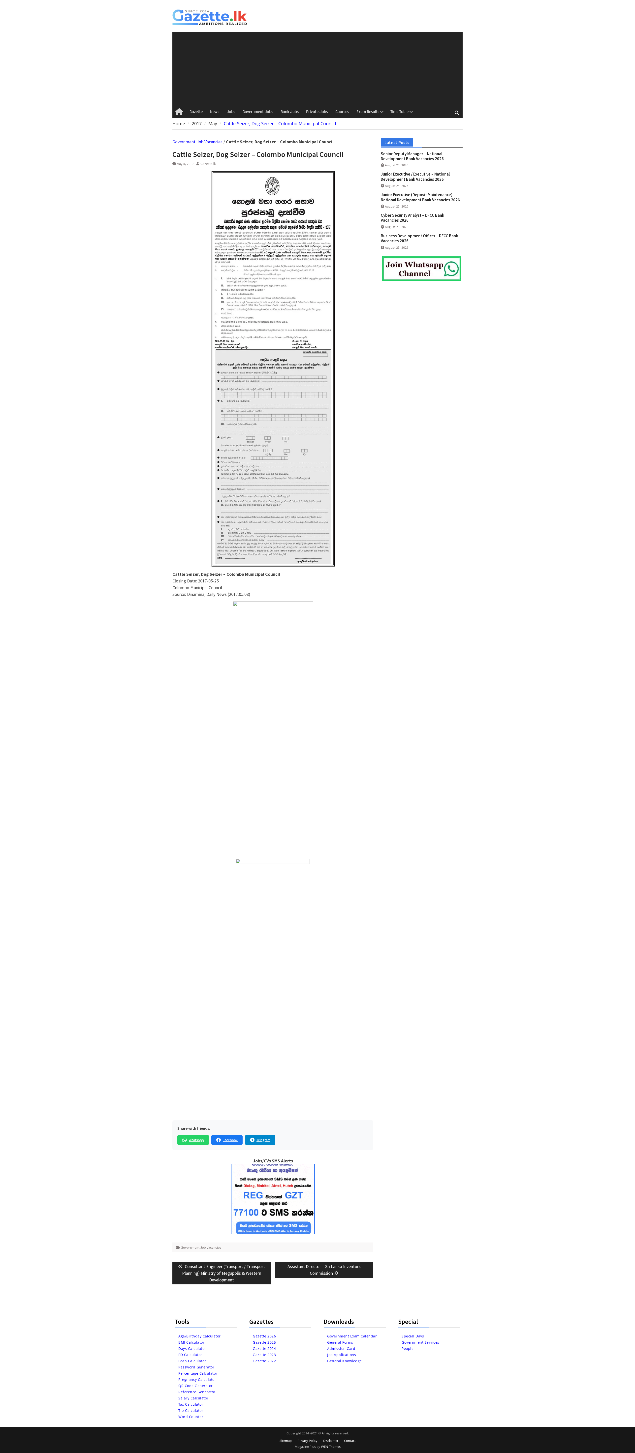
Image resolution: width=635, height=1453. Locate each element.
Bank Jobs (290, 112)
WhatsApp (196, 1140)
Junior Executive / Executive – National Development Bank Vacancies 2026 (415, 176)
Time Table (399, 112)
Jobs (231, 112)
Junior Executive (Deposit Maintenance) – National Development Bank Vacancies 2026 (420, 197)
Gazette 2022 (264, 1361)
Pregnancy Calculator (197, 1379)
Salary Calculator (193, 1398)
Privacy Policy (307, 1440)
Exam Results (367, 112)
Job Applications (341, 1354)
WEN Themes (331, 1446)
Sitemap (286, 1440)
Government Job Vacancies (197, 142)
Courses (342, 112)
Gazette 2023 (264, 1354)
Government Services (420, 1342)
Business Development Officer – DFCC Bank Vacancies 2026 (419, 238)
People (407, 1348)
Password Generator (196, 1367)
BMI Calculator (191, 1342)
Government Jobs (258, 112)
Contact (350, 1440)
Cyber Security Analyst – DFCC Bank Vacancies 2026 (412, 217)
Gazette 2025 (264, 1342)
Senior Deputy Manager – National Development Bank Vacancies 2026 (412, 156)
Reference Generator (197, 1392)
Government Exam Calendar (352, 1336)
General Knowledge (344, 1361)
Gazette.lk (208, 163)
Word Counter (190, 1416)
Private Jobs (317, 112)
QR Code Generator (195, 1385)
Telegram (263, 1140)
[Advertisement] (317, 69)
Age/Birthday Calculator (199, 1336)
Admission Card (341, 1348)
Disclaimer (330, 1440)
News (214, 112)
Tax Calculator (190, 1404)
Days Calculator (192, 1348)
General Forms (340, 1342)
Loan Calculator (192, 1361)
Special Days (413, 1336)
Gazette (196, 112)
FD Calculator (190, 1354)
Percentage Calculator (198, 1373)
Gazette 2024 (264, 1348)
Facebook (230, 1140)
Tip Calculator (190, 1410)
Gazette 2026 (264, 1336)
